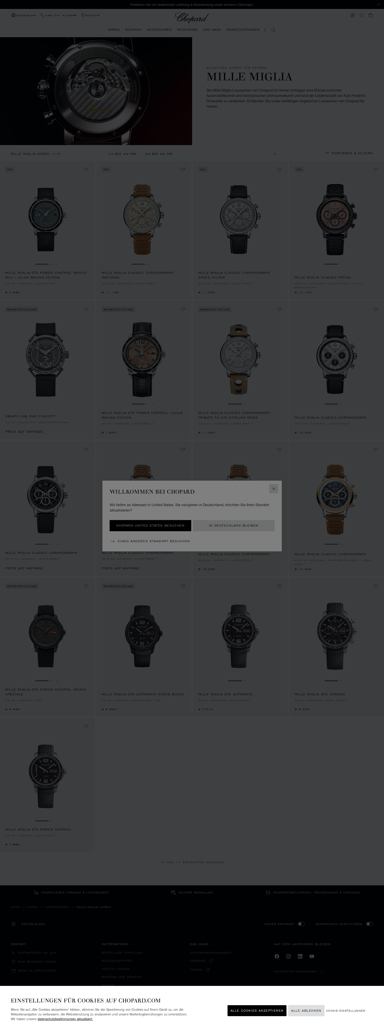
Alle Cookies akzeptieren (257, 1011)
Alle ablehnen (306, 1011)
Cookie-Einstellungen (346, 1010)
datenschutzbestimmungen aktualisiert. (65, 1019)
